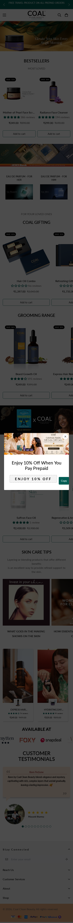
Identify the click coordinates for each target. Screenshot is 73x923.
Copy (64, 480)
